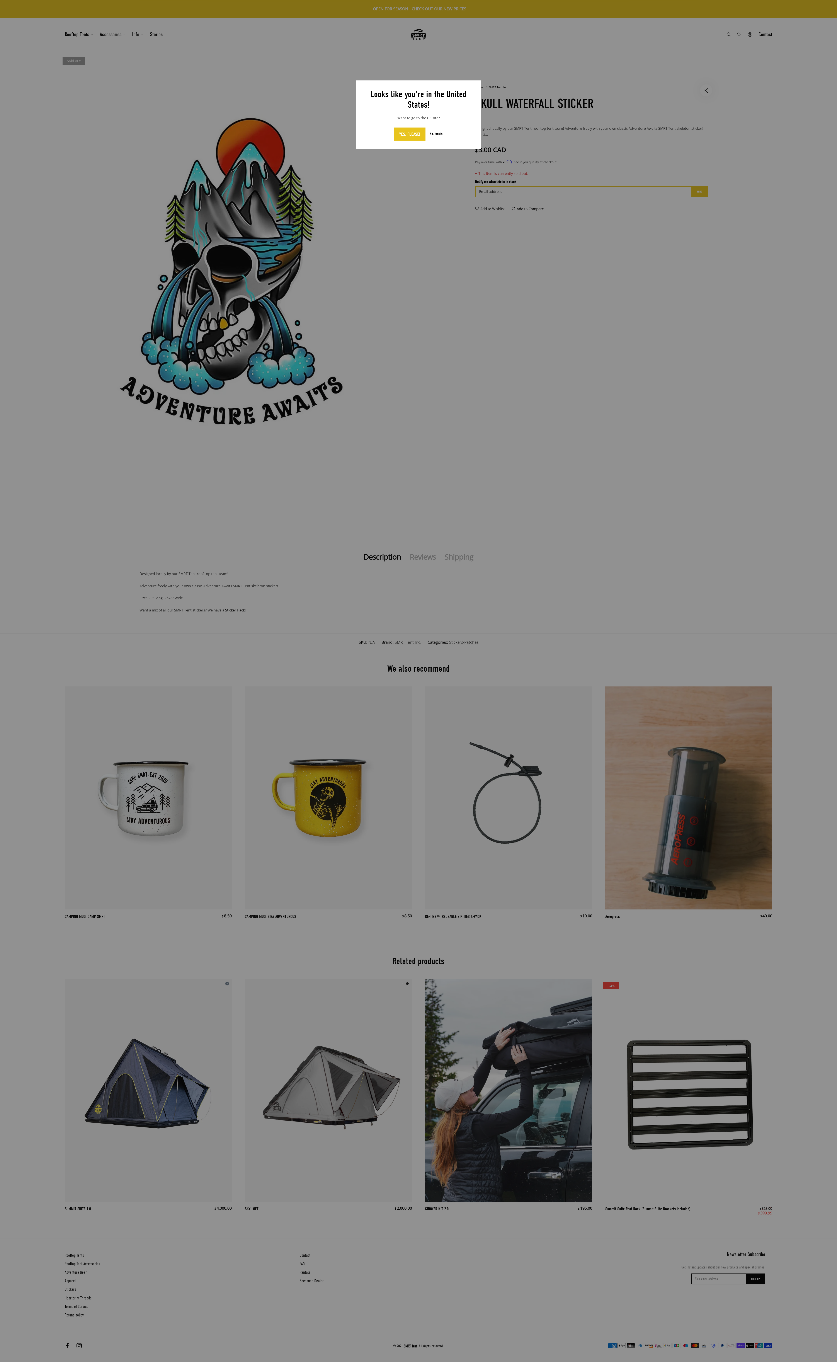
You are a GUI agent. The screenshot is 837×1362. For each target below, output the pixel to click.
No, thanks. (436, 134)
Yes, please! (409, 134)
